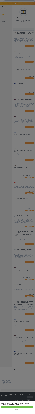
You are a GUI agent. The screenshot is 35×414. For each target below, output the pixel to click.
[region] (17, 407)
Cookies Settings (17, 411)
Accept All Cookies (17, 406)
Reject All (16, 409)
